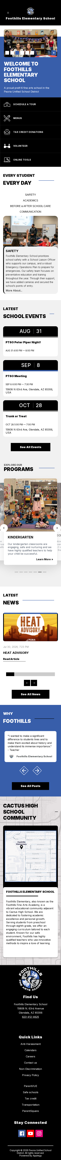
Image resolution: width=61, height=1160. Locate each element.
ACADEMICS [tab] (30, 200)
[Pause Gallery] (53, 52)
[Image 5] (27, 53)
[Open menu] (8, 13)
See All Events (30, 447)
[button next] (37, 770)
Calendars (30, 1050)
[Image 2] (12, 53)
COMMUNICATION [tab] (30, 211)
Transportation (30, 1104)
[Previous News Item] (27, 683)
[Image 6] (32, 53)
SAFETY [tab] (30, 194)
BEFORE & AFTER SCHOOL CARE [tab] (30, 206)
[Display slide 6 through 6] (51, 674)
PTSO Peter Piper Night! (23, 342)
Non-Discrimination (30, 1068)
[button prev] (24, 770)
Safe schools (30, 1092)
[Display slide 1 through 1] (10, 674)
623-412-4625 (30, 1016)
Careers (30, 1056)
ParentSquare (30, 1110)
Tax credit (30, 1098)
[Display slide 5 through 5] (43, 674)
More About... (14, 290)
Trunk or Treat (16, 416)
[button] (16, 574)
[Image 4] (22, 53)
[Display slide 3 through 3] (26, 674)
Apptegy (37, 1155)
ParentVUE (30, 1086)
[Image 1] (7, 53)
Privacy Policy (30, 1075)
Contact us (30, 1062)
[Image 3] (17, 53)
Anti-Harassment (30, 1044)
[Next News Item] (34, 683)
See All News (30, 694)
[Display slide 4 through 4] (34, 674)
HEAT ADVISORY (16, 653)
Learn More (43, 559)
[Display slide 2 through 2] (18, 674)
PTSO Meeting (16, 376)
